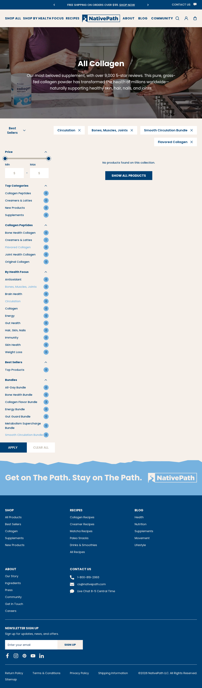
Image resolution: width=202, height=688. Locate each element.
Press (9, 590)
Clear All (41, 447)
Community (162, 18)
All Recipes (77, 552)
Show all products (129, 175)
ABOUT (10, 569)
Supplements (14, 538)
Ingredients (13, 583)
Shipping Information (113, 673)
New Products (14, 545)
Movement (142, 538)
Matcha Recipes (81, 531)
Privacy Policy (79, 673)
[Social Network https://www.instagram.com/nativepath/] (16, 655)
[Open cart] (195, 18)
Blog (143, 18)
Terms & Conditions (46, 673)
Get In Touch (14, 604)
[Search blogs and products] (177, 18)
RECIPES (76, 510)
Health (139, 517)
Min (7, 164)
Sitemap (11, 679)
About (129, 18)
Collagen (11, 531)
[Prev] (54, 5)
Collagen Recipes (82, 517)
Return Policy (14, 673)
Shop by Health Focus (43, 18)
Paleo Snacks (79, 538)
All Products (13, 517)
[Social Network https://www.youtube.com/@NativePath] (33, 655)
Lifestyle (140, 545)
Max (33, 164)
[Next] (148, 5)
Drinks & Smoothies (83, 545)
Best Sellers (13, 524)
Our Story (11, 576)
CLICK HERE (121, 7)
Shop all (13, 18)
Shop (9, 510)
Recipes (73, 18)
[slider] (5, 158)
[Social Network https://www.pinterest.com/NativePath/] (24, 655)
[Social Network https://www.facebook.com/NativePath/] (7, 655)
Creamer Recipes (82, 524)
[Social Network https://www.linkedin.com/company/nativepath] (41, 655)
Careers (10, 611)
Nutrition (140, 524)
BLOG (139, 510)
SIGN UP (70, 645)
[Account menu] (186, 18)
